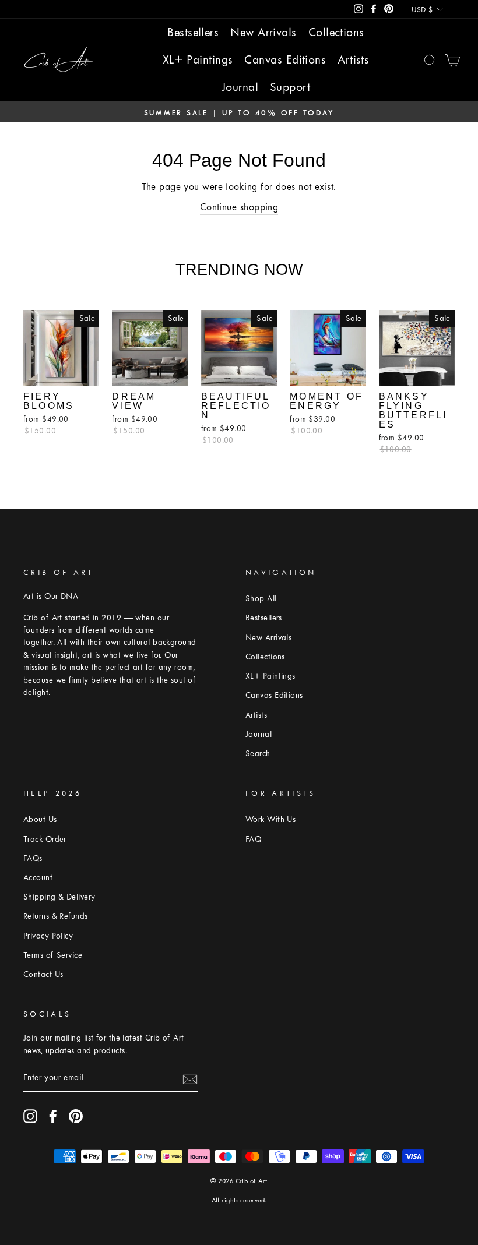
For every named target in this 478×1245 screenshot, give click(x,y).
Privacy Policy (48, 936)
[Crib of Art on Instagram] (30, 1116)
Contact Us (43, 974)
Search (257, 754)
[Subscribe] (190, 1078)
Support (290, 87)
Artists (353, 59)
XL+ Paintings (198, 59)
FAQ (253, 839)
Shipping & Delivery (59, 897)
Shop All (261, 599)
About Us (40, 819)
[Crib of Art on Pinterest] (76, 1116)
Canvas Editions (285, 59)
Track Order (44, 839)
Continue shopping (239, 207)
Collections (336, 32)
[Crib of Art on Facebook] (53, 1116)
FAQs (33, 858)
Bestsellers (193, 32)
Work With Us (270, 819)
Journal (240, 87)
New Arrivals (263, 32)
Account (37, 878)
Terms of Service (52, 955)
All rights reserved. (239, 1200)
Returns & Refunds (55, 916)
